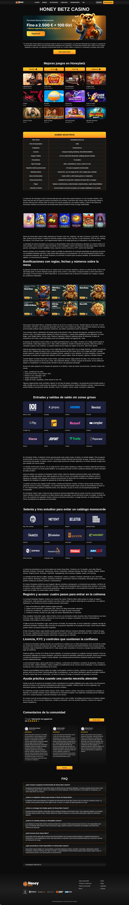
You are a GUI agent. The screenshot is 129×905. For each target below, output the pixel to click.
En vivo (53, 69)
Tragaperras (94, 69)
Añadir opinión (97, 720)
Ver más (64, 767)
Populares (32, 69)
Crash (74, 69)
